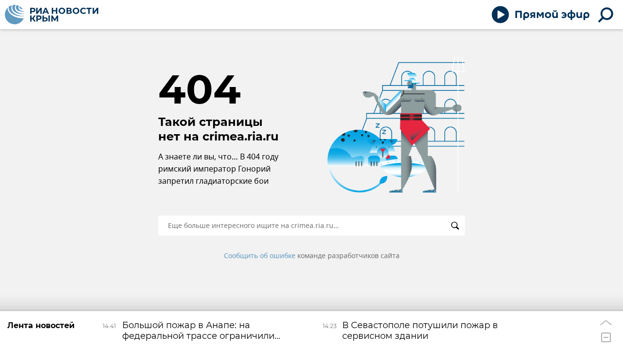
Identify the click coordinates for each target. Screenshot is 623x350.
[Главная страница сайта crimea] (51, 14)
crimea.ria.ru (240, 136)
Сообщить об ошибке (259, 256)
